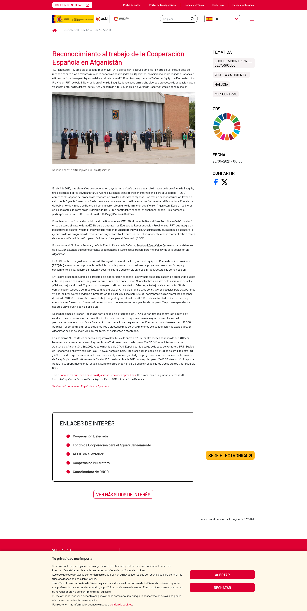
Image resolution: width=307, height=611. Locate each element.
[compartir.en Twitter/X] (224, 182)
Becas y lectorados (243, 4)
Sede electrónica (194, 4)
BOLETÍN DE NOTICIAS (68, 5)
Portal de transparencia (162, 4)
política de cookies (121, 604)
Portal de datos (132, 4)
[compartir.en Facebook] (216, 182)
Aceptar (222, 575)
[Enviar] (192, 19)
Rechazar (222, 587)
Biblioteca (218, 4)
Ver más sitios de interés (123, 494)
